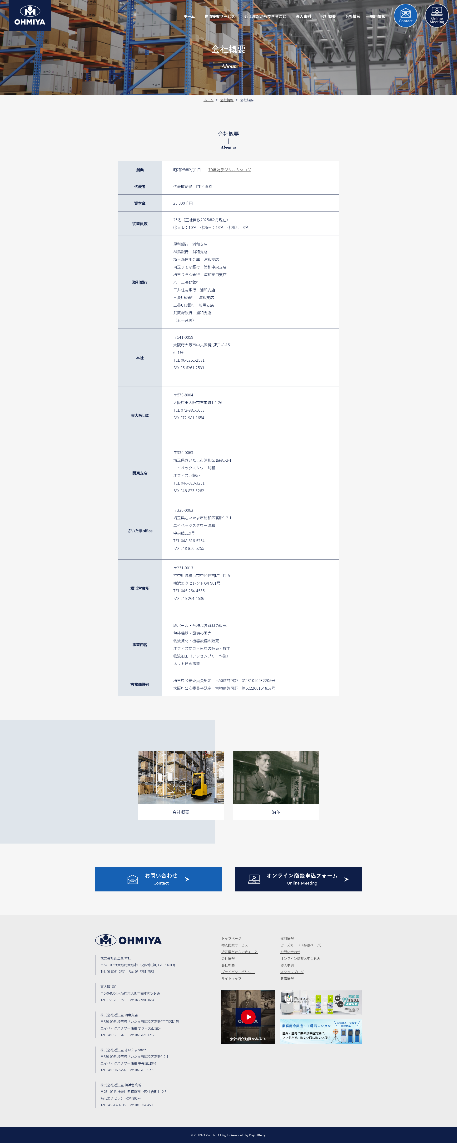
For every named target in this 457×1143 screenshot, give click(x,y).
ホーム (209, 99)
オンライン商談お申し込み (300, 958)
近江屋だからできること (239, 951)
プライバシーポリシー (238, 971)
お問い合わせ (290, 951)
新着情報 (287, 978)
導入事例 (287, 965)
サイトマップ (231, 978)
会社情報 (226, 99)
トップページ (231, 938)
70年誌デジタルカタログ (230, 169)
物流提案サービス (234, 945)
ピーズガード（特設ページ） (301, 945)
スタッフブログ (292, 971)
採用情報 (287, 938)
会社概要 (228, 965)
